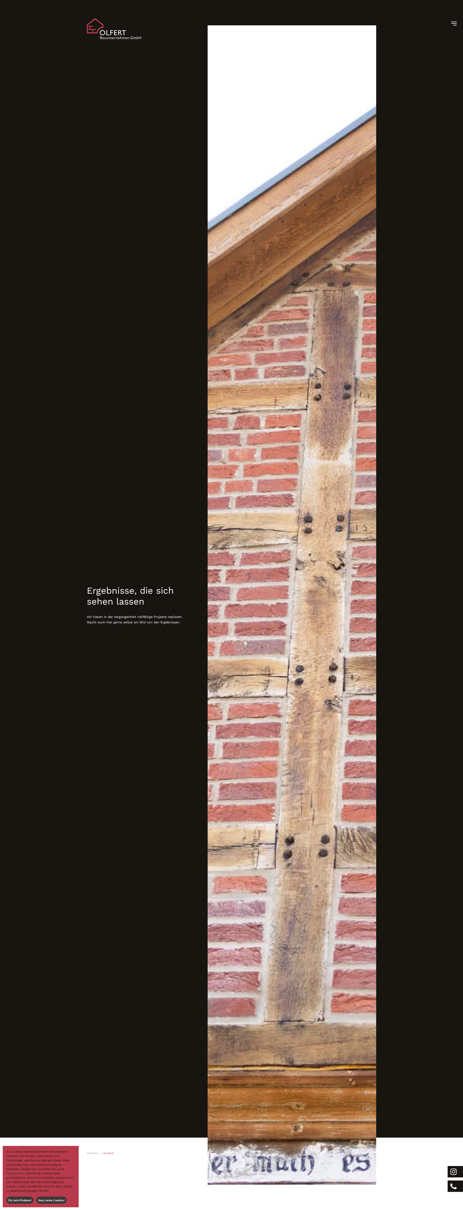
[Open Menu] (455, 23)
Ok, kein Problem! (20, 1200)
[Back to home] (114, 28)
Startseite (93, 1153)
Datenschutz (15, 1173)
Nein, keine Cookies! (51, 1200)
